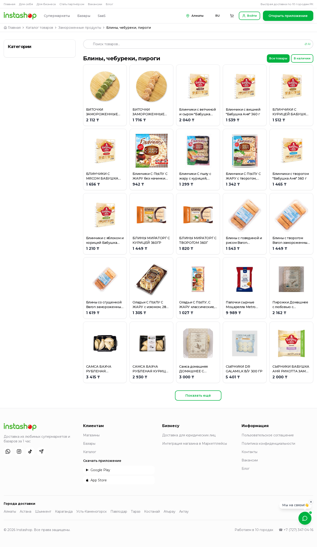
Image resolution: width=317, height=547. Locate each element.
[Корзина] (232, 16)
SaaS (102, 16)
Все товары (278, 58)
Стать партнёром (71, 4)
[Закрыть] (311, 501)
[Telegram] (41, 451)
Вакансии (95, 4)
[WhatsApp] (8, 451)
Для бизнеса (46, 4)
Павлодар (118, 511)
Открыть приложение (288, 16)
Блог (109, 4)
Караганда (64, 511)
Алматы (10, 511)
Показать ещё (198, 395)
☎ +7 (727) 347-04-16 (296, 530)
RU (217, 15)
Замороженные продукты (79, 28)
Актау (184, 511)
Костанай (152, 511)
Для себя (26, 4)
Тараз (135, 511)
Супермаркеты (57, 16)
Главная (9, 4)
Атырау (169, 511)
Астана (25, 511)
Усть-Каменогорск (91, 511)
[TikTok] (30, 451)
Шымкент (43, 511)
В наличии (302, 58)
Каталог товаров (39, 28)
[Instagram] (19, 451)
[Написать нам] (304, 518)
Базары (83, 16)
